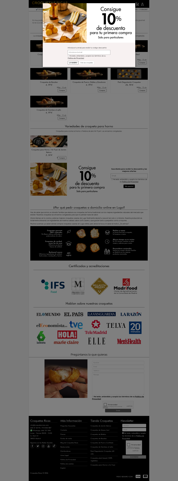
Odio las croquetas (86, 63)
